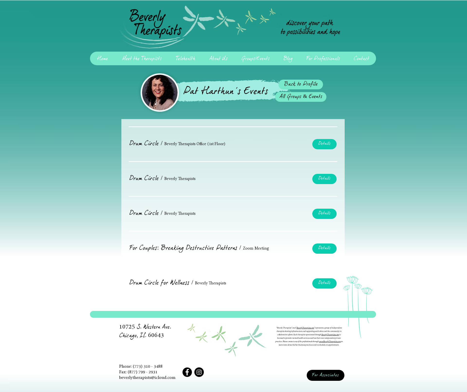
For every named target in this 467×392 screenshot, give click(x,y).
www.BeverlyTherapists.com (330, 341)
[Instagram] (199, 372)
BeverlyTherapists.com (305, 328)
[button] (144, 144)
